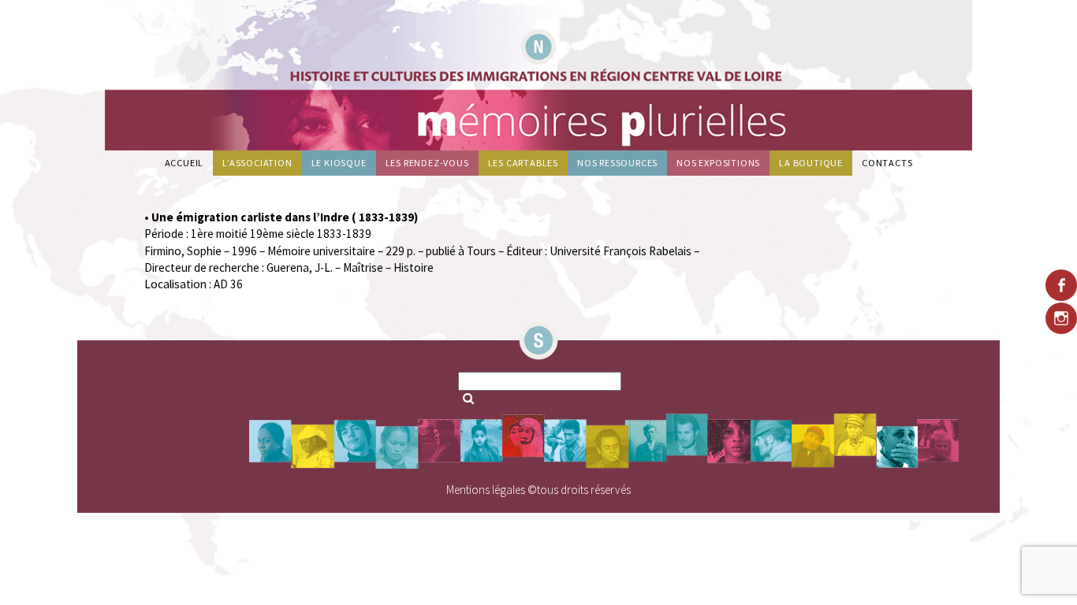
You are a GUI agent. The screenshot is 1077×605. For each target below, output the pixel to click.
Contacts (887, 163)
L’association (257, 163)
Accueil (184, 163)
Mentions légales (485, 489)
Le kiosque (339, 163)
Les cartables (523, 163)
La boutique (811, 163)
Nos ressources (617, 163)
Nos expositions (718, 163)
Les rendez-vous (427, 163)
